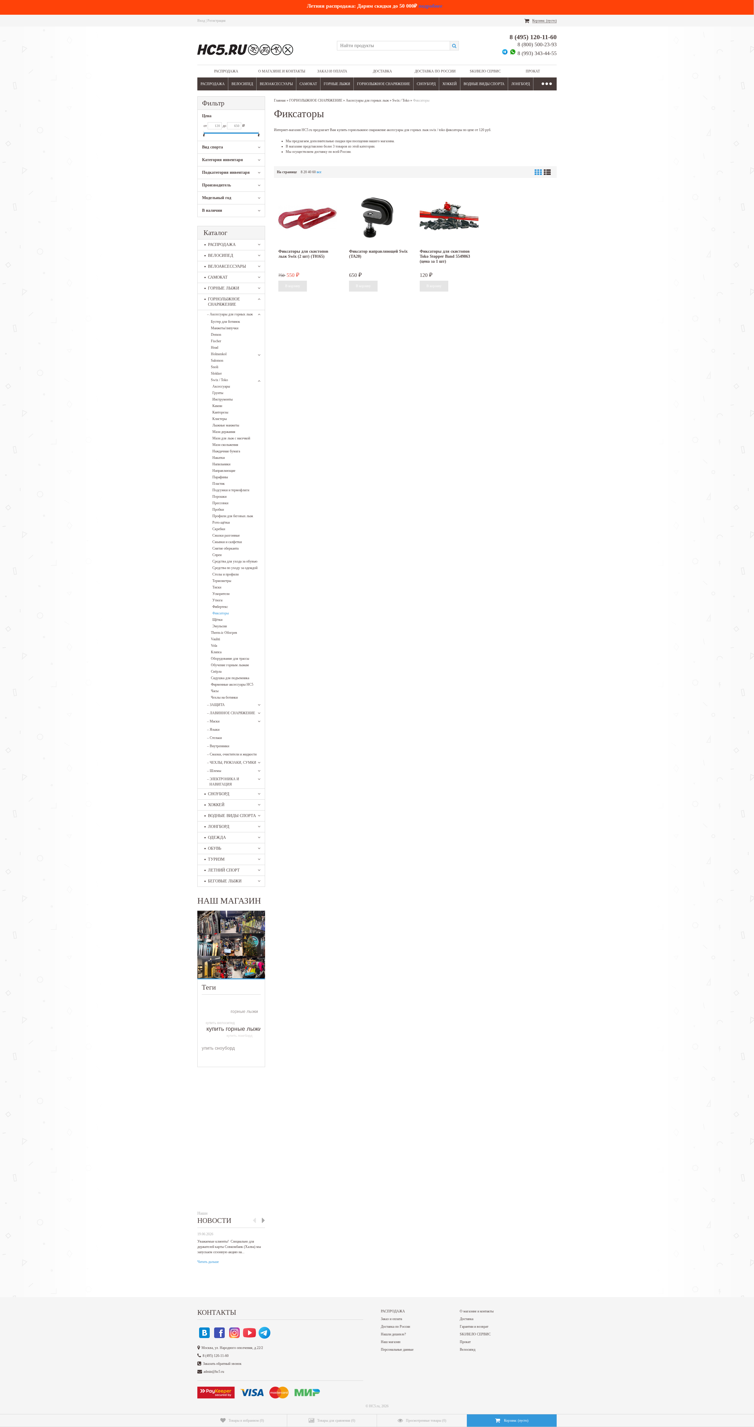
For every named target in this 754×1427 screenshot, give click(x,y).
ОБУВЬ (214, 848)
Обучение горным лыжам (230, 665)
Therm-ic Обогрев (224, 633)
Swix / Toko (219, 380)
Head (214, 347)
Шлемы (214, 771)
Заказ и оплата (332, 71)
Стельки (214, 738)
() (246, 1420)
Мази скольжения (225, 445)
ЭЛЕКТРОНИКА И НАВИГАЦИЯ (223, 781)
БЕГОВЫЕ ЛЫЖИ (225, 881)
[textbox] (393, 45)
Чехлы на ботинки (224, 697)
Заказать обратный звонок (222, 1364)
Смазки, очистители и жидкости (232, 754)
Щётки (217, 620)
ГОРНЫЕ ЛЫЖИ (337, 84)
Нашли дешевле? (393, 1334)
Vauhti (215, 639)
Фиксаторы (220, 613)
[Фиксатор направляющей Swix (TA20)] (378, 217)
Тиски (216, 587)
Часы (215, 691)
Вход (201, 21)
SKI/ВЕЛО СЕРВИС (485, 71)
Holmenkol (218, 354)
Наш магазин (390, 1342)
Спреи (216, 555)
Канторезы (220, 412)
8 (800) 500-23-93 (537, 44)
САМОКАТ (308, 84)
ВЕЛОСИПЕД (242, 84)
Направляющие (223, 471)
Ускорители (220, 594)
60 (314, 172)
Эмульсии (219, 626)
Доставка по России (435, 71)
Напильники (221, 464)
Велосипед (467, 1349)
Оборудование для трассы (230, 659)
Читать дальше (208, 1262)
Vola (214, 646)
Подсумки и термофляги (230, 490)
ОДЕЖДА (217, 837)
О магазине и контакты (281, 71)
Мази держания (223, 432)
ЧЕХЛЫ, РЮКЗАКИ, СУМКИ (231, 762)
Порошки (219, 497)
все (319, 172)
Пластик (218, 484)
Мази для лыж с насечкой (231, 438)
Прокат (533, 71)
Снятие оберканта (225, 548)
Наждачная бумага (226, 451)
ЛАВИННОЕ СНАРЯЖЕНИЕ (231, 713)
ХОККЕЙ (449, 84)
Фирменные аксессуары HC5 (232, 684)
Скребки (218, 529)
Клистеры (219, 419)
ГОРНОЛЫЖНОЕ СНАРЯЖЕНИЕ (383, 84)
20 (305, 172)
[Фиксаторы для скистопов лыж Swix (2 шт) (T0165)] (307, 217)
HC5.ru (374, 1406)
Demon (216, 335)
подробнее (430, 6)
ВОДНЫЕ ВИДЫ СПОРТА (484, 84)
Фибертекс (220, 607)
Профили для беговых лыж (232, 516)
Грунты (217, 393)
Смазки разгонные (226, 535)
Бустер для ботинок (225, 322)
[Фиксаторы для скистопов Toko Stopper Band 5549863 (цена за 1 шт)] (449, 217)
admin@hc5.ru (214, 1372)
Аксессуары (221, 386)
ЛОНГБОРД (520, 84)
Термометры (221, 581)
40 (309, 172)
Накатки (218, 458)
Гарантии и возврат (474, 1327)
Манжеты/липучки (224, 328)
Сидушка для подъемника (230, 678)
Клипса (216, 652)
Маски (213, 721)
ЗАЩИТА (216, 705)
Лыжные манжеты (225, 425)
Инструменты (222, 399)
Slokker (216, 373)
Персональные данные (397, 1349)
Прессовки (220, 503)
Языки (213, 729)
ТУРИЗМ (216, 859)
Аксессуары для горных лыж (230, 314)
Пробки (218, 509)
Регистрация (216, 21)
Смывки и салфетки (227, 542)
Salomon (217, 360)
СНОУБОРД (426, 84)
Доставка (382, 71)
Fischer (216, 341)
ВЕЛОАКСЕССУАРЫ (276, 84)
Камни (217, 406)
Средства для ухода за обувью (234, 561)
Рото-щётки (221, 522)
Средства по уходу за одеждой (234, 568)
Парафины (220, 477)
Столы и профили (225, 574)
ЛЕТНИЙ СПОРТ (224, 870)
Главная (280, 100)
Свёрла (216, 671)
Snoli (214, 367)
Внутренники (218, 746)
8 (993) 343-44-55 (537, 53)
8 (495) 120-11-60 (533, 37)
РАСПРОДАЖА (226, 71)
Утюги (217, 600)
